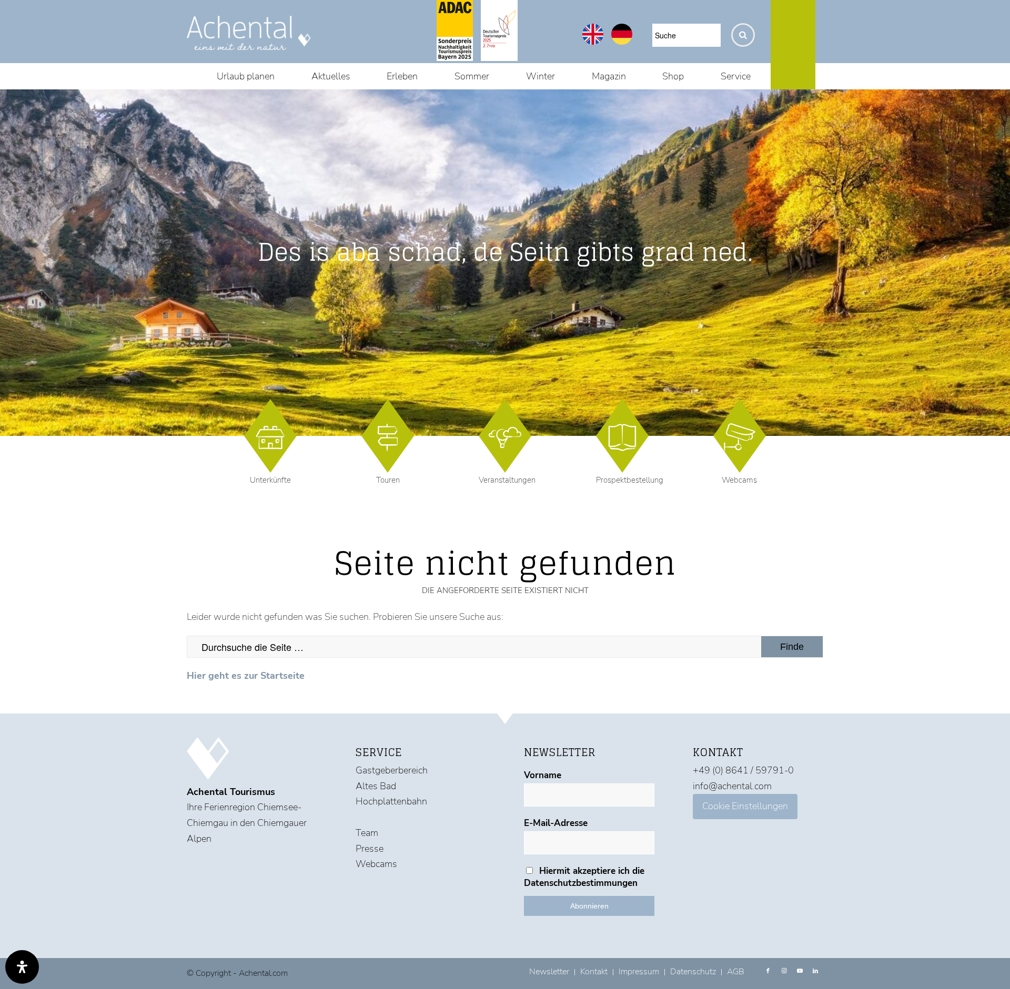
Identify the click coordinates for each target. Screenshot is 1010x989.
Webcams (739, 480)
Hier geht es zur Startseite (246, 675)
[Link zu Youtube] (799, 971)
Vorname (542, 775)
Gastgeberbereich (392, 770)
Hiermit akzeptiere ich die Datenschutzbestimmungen (584, 877)
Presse (369, 848)
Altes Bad (376, 786)
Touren (388, 480)
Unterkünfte (270, 480)
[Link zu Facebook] (768, 971)
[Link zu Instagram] (784, 971)
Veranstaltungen (507, 480)
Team (367, 833)
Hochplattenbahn (391, 801)
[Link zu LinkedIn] (815, 971)
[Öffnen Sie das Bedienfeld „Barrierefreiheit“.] (22, 967)
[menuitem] (245, 76)
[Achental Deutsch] (621, 41)
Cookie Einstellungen (745, 806)
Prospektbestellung (629, 480)
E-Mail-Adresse (556, 823)
